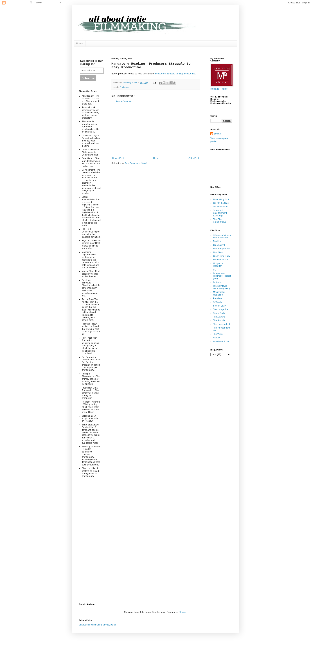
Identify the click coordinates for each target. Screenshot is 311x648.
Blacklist (217, 241)
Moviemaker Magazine (219, 293)
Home (79, 43)
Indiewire (217, 282)
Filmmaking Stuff (221, 199)
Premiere (217, 298)
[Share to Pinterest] (174, 83)
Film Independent (221, 248)
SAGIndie (217, 302)
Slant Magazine (220, 309)
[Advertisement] (155, 129)
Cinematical (219, 245)
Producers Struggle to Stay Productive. (176, 73)
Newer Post (118, 158)
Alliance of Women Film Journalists (222, 236)
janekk (217, 133)
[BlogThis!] (164, 83)
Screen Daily (219, 306)
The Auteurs (219, 317)
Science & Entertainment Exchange (220, 213)
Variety (216, 337)
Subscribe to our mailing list (91, 62)
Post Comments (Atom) (136, 163)
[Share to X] (167, 83)
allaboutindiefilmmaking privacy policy (97, 624)
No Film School (220, 206)
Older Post (193, 158)
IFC (215, 269)
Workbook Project (221, 341)
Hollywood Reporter (218, 264)
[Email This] (160, 83)
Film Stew (218, 252)
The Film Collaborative (219, 220)
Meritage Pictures (218, 89)
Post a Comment (124, 101)
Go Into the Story (221, 203)
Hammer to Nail (220, 259)
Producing (124, 87)
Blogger (182, 612)
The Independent (221, 324)
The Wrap (218, 334)
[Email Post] (154, 82)
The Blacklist (219, 320)
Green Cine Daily (221, 256)
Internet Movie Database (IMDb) (221, 287)
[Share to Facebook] (171, 83)
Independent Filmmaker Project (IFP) (222, 276)
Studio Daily (219, 313)
